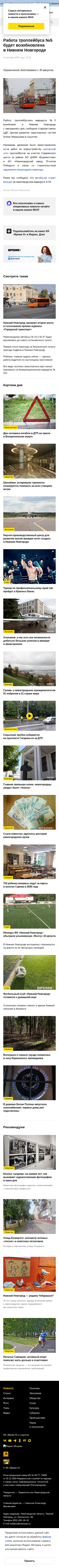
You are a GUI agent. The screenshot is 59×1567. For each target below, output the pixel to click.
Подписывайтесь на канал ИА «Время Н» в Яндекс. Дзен (31, 233)
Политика (35, 1388)
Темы (6, 1408)
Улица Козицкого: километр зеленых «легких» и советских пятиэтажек (25, 1236)
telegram (14, 1440)
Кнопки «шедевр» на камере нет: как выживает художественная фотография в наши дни (27, 1174)
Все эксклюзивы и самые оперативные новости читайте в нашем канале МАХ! (31, 206)
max (29, 1440)
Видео (6, 1412)
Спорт (33, 1403)
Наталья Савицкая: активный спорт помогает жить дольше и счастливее (25, 1355)
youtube (9, 1440)
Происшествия (37, 1417)
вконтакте (5, 1440)
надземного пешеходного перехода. (23, 169)
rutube (24, 1440)
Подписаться (26, 26)
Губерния (35, 1412)
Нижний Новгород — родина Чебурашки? (28, 1293)
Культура (34, 1408)
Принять (29, 1560)
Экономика (35, 1393)
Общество (35, 1398)
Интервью (8, 1398)
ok (19, 1440)
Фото (6, 1403)
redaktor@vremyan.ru (20, 1523)
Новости (8, 1388)
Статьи (7, 1393)
